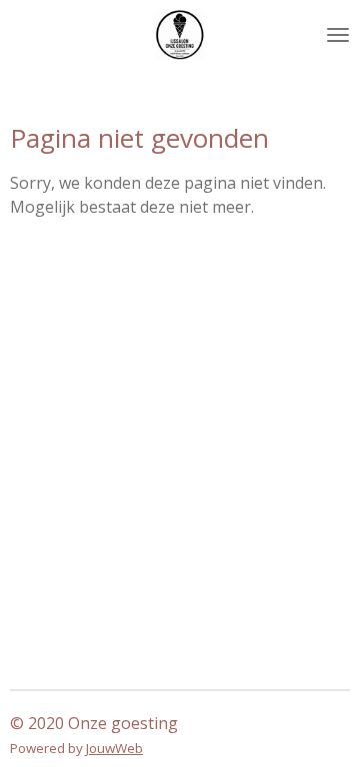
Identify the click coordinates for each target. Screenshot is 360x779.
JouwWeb (114, 748)
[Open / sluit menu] (338, 35)
